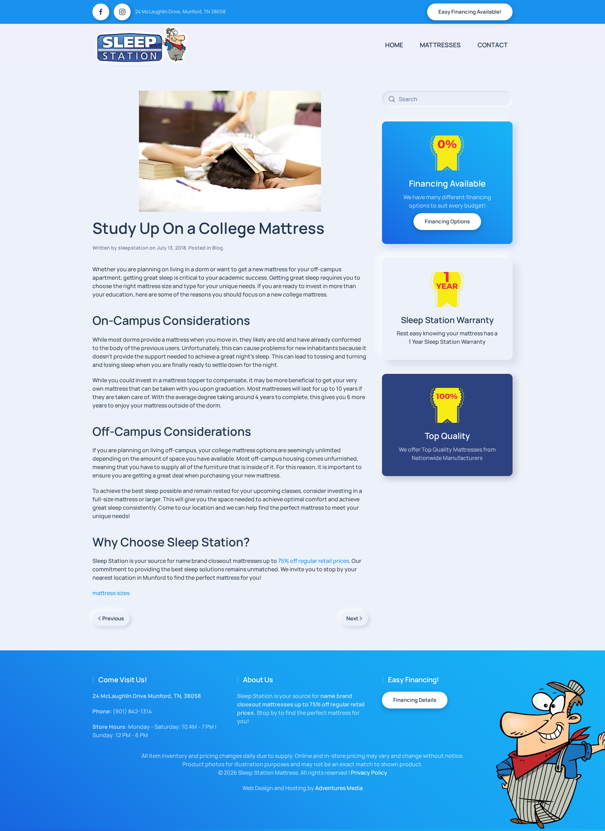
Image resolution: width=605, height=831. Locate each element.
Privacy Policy (369, 772)
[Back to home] (141, 45)
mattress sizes (111, 593)
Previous (113, 618)
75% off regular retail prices (313, 561)
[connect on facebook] (100, 12)
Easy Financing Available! (469, 11)
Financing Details (414, 700)
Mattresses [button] (440, 45)
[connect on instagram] (122, 12)
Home (394, 45)
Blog (217, 247)
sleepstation (133, 247)
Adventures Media (339, 788)
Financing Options (447, 221)
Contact (493, 45)
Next (352, 618)
